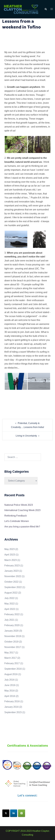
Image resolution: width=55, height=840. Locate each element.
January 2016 (11, 707)
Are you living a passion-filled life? (22, 526)
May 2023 (9, 549)
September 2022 (13, 587)
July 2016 (9, 679)
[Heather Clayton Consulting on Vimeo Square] (21, 813)
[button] (45, 9)
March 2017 (10, 658)
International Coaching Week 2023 (22, 510)
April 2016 (9, 696)
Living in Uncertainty (26, 435)
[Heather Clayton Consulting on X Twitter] (5, 813)
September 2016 (13, 669)
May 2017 (9, 652)
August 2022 (11, 592)
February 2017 (12, 663)
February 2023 (12, 565)
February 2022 (12, 614)
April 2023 (9, 554)
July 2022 (9, 598)
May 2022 (9, 603)
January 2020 (11, 630)
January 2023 (11, 571)
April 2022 (9, 609)
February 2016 (12, 701)
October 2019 (11, 641)
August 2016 (11, 674)
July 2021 (9, 620)
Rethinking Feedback (15, 515)
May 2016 (9, 690)
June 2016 (9, 685)
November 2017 (12, 647)
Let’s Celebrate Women (16, 521)
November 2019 (12, 636)
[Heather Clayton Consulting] (21, 9)
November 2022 (12, 576)
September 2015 (13, 712)
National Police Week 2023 (18, 505)
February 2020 (12, 625)
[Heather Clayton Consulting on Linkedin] (13, 813)
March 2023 (10, 560)
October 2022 (11, 582)
